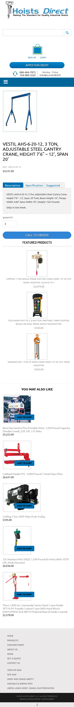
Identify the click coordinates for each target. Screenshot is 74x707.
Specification (34, 185)
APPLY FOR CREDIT (37, 65)
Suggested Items (53, 186)
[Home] (37, 17)
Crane (32, 688)
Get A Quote (14, 658)
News (10, 653)
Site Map (11, 674)
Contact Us (13, 662)
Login (43, 57)
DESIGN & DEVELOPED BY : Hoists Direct (37, 699)
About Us (12, 649)
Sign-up (32, 57)
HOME (10, 635)
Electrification (45, 688)
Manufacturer (15, 644)
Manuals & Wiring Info (20, 683)
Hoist (25, 688)
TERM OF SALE (14, 669)
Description (12, 185)
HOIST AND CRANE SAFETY (20, 679)
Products (12, 640)
